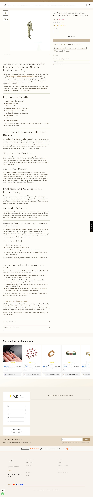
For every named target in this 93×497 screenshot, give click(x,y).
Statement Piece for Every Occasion (16, 301)
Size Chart (29, 472)
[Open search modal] (86, 5)
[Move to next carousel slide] (89, 384)
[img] (57, 22)
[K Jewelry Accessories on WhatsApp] (9, 477)
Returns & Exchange (62, 465)
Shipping (64, 44)
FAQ (27, 469)
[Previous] (36, 1)
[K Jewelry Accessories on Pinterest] (15, 475)
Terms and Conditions (63, 472)
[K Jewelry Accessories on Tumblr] (19, 475)
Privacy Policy (61, 469)
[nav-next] (90, 359)
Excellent (25, 449)
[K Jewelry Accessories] (4, 5)
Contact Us (29, 465)
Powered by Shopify (56, 489)
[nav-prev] (3, 359)
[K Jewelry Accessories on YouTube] (11, 477)
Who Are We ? (29, 462)
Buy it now (72, 40)
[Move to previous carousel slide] (86, 384)
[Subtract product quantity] (54, 31)
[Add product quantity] (58, 31)
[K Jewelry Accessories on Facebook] (9, 475)
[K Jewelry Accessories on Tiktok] (17, 475)
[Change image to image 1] (5, 13)
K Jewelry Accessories (43, 489)
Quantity (55, 29)
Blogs (27, 475)
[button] (16, 406)
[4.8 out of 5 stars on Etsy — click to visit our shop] (34, 449)
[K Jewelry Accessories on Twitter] (21, 475)
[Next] (56, 1)
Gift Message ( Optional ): (61, 59)
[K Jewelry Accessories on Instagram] (11, 475)
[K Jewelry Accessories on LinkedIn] (13, 475)
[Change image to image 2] (5, 18)
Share (56, 55)
